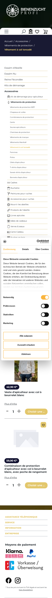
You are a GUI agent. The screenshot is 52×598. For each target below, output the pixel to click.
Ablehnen (26, 354)
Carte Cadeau (17, 232)
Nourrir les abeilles (19, 204)
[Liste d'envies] (37, 32)
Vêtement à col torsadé (20, 147)
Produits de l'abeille (20, 210)
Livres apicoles (17, 215)
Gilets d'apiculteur (17, 162)
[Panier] (45, 32)
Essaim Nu (10, 73)
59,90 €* (11, 460)
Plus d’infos (10, 404)
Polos (12, 157)
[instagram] (17, 580)
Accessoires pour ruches (22, 199)
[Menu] (6, 31)
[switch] (45, 306)
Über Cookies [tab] (42, 249)
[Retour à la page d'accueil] (26, 10)
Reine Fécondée (13, 79)
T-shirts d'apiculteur (18, 167)
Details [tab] (25, 249)
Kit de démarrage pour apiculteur (26, 96)
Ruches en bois (17, 237)
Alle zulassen (26, 336)
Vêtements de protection (23, 102)
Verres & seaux (17, 226)
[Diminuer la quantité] (7, 411)
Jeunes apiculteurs (18, 127)
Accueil (8, 41)
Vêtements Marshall (18, 142)
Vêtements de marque (19, 137)
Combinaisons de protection (22, 117)
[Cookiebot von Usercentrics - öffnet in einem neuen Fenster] (37, 241)
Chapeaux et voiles (18, 112)
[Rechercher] (23, 31)
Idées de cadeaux (18, 221)
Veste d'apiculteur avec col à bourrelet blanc (22, 394)
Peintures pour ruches (21, 193)
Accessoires (11, 91)
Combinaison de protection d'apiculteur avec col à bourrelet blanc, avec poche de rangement (25, 468)
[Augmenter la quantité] (19, 411)
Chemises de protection (20, 132)
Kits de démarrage (14, 85)
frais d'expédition (26, 590)
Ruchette (14, 188)
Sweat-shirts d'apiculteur (20, 172)
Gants (12, 122)
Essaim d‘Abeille (13, 68)
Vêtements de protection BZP (22, 107)
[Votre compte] (30, 31)
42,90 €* (11, 387)
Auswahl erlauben (26, 345)
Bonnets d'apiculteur (18, 177)
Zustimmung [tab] (9, 249)
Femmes (13, 152)
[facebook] (8, 580)
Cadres (13, 182)
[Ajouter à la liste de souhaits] (43, 425)
